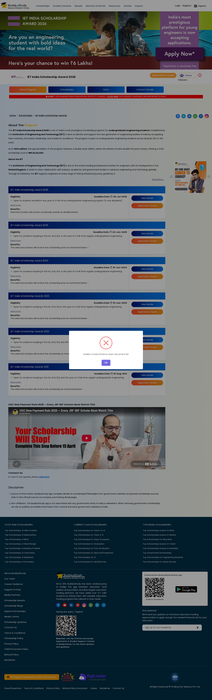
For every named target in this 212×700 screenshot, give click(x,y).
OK (106, 362)
